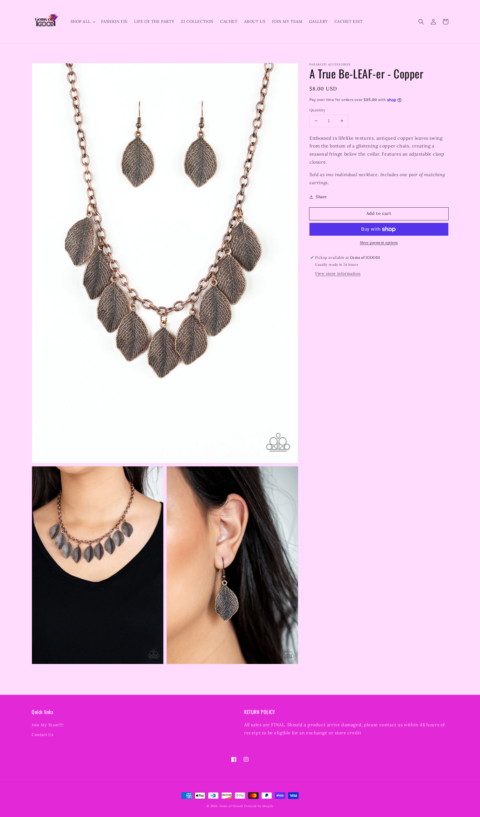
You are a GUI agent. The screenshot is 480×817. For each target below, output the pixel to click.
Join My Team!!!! (48, 724)
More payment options (379, 242)
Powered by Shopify (258, 806)
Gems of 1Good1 (231, 806)
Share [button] (321, 196)
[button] (421, 22)
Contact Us (42, 734)
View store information (338, 273)
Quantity (317, 110)
